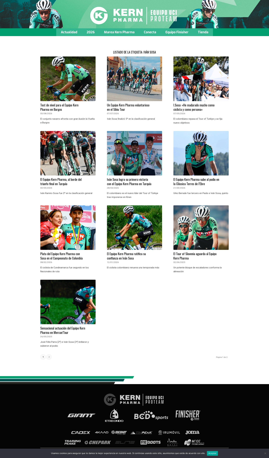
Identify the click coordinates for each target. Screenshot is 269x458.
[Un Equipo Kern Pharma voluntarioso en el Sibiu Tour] (134, 78)
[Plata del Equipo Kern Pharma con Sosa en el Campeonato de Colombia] (68, 227)
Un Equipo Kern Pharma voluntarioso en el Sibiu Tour (128, 107)
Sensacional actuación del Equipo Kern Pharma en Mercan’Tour (62, 330)
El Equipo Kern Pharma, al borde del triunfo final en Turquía (61, 181)
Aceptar (212, 453)
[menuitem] (69, 32)
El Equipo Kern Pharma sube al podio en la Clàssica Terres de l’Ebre (196, 181)
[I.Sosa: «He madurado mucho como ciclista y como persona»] (201, 78)
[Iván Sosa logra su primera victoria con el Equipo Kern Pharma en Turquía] (134, 153)
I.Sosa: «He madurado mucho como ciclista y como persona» (194, 107)
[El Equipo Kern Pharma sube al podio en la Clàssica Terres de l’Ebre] (201, 153)
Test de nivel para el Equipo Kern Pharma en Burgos (59, 107)
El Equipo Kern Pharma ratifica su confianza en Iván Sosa (126, 255)
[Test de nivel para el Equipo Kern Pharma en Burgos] (68, 78)
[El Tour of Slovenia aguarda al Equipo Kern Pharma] (201, 227)
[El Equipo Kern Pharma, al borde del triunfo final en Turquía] (68, 153)
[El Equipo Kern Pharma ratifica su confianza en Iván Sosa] (134, 227)
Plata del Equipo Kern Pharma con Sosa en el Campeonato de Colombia (61, 255)
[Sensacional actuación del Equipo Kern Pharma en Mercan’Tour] (68, 302)
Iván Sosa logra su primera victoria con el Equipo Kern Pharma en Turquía (129, 181)
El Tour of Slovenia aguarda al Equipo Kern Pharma (195, 255)
